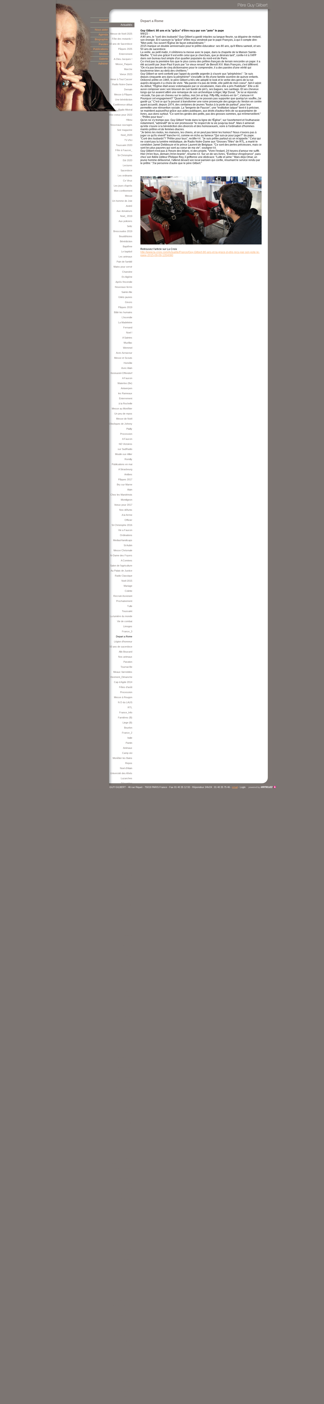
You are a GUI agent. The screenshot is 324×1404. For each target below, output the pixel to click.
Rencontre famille (123, 1021)
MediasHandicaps (122, 540)
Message (127, 955)
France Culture (124, 915)
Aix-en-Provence (123, 1087)
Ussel (129, 1371)
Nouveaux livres (123, 287)
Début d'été (126, 986)
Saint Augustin (124, 1340)
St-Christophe (124, 155)
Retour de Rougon (122, 1016)
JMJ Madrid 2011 (123, 1173)
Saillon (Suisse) (124, 1193)
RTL (130, 707)
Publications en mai (122, 464)
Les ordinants (125, 175)
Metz (129, 1376)
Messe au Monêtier (122, 408)
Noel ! (129, 332)
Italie (129, 737)
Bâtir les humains (123, 312)
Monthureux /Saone (121, 889)
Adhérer (103, 63)
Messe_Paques (123, 64)
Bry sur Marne (124, 484)
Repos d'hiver (124, 920)
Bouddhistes (125, 236)
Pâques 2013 (125, 879)
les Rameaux (125, 393)
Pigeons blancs (124, 1067)
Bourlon (128, 727)
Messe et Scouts (123, 358)
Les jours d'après (123, 185)
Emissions (126, 935)
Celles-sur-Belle (123, 960)
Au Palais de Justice (121, 570)
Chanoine (127, 271)
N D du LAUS (125, 702)
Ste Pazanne (125, 1153)
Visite (129, 854)
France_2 (127, 732)
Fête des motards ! (122, 38)
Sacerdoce (126, 170)
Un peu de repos (123, 413)
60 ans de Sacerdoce (120, 44)
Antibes (128, 474)
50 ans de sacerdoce (121, 646)
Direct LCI (126, 1234)
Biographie (101, 39)
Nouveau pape (124, 894)
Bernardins (126, 859)
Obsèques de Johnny (120, 423)
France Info (126, 1122)
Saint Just (127, 819)
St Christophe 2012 (122, 981)
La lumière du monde (121, 616)
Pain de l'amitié (124, 261)
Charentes (126, 1214)
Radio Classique (123, 575)
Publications (100, 49)
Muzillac (128, 342)
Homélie (128, 363)
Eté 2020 (127, 160)
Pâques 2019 (125, 307)
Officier (128, 520)
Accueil (103, 20)
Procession (126, 434)
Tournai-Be (126, 667)
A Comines (126, 560)
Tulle (129, 606)
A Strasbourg (125, 469)
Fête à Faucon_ (123, 150)
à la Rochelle (125, 403)
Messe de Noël (124, 418)
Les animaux (125, 256)
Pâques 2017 (125, 479)
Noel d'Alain (126, 768)
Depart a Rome (124, 636)
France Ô (127, 1143)
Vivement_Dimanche (121, 677)
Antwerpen (126, 388)
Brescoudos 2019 (122, 231)
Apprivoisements (123, 834)
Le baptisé (126, 251)
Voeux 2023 (126, 74)
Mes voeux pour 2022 (120, 114)
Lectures (127, 165)
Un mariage (126, 1254)
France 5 (127, 1117)
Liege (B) (127, 722)
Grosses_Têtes (123, 793)
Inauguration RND (122, 1057)
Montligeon (126, 499)
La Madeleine (125, 322)
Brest (129, 1052)
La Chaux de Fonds (121, 1102)
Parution (127, 661)
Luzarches (126, 778)
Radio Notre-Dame (122, 84)
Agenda (103, 34)
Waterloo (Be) (124, 383)
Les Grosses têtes (122, 1229)
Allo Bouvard (125, 651)
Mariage (128, 586)
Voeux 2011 (126, 1355)
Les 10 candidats (123, 1082)
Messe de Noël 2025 (121, 33)
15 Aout (128, 970)
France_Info (125, 712)
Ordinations (126, 535)
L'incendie (127, 317)
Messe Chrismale (123, 550)
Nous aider (101, 29)
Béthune (127, 824)
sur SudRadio (125, 449)
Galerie (103, 58)
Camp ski (127, 753)
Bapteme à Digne (123, 849)
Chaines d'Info (124, 905)
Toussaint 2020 (124, 145)
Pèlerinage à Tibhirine (120, 1168)
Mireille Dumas (124, 1361)
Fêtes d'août (125, 687)
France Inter (125, 1026)
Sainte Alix (126, 292)
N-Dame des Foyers (121, 555)
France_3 (127, 631)
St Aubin (128, 545)
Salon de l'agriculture (121, 565)
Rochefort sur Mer (122, 1335)
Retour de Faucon (122, 1062)
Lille (130, 1269)
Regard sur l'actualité (121, 1305)
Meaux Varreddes (122, 672)
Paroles (103, 44)
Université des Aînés (121, 773)
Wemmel (127, 347)
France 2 (127, 1128)
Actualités (126, 24)
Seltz (129, 226)
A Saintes (127, 337)
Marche (128, 69)
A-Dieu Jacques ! (123, 59)
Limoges (127, 626)
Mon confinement (123, 190)
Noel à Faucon (124, 1366)
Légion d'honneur (123, 641)
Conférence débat (122, 104)
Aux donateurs (124, 211)
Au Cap (128, 829)
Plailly (129, 428)
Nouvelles (127, 945)
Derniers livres (124, 1219)
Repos (128, 763)
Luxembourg (125, 874)
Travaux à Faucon (122, 1244)
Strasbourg (126, 1112)
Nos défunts (125, 510)
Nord (129, 1325)
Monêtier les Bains (122, 758)
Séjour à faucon (123, 1072)
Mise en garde (124, 1178)
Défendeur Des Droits (120, 1163)
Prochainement (124, 601)
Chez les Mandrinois (121, 494)
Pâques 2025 (125, 49)
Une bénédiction (123, 99)
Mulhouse (127, 808)
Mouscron (126, 1041)
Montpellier (126, 1391)
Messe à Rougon (123, 697)
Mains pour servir (123, 266)
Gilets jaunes (125, 297)
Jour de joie (126, 884)
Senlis (129, 1285)
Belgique (127, 1259)
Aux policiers (125, 221)
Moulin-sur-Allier (123, 454)
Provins (128, 813)
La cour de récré (123, 1138)
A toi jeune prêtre (123, 1006)
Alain (129, 489)
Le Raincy (126, 1350)
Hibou (129, 119)
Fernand (127, 327)
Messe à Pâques (123, 94)
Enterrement (125, 54)
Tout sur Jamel (124, 1320)
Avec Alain (126, 368)
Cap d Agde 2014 (123, 682)
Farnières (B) (125, 717)
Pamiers (127, 1133)
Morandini (127, 1264)
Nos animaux (125, 656)
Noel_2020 (126, 135)
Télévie (128, 869)
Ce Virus (127, 180)
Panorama (126, 1396)
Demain (128, 89)
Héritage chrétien (123, 1300)
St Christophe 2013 (122, 844)
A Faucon (127, 378)
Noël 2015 (126, 580)
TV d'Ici (128, 140)
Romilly (128, 459)
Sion (130, 900)
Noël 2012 (126, 925)
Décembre (126, 783)
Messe (128, 195)
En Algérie (127, 277)
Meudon (128, 1345)
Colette (128, 591)
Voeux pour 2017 (123, 504)
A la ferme (127, 515)
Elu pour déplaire (123, 1046)
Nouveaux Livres (123, 1031)
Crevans (127, 864)
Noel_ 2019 (126, 216)
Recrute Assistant (122, 596)
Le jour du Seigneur (122, 991)
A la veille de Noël (123, 930)
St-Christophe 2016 (122, 525)
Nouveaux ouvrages (121, 125)
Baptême (127, 246)
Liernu (129, 1092)
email (235, 787)
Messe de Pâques (122, 1239)
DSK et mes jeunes (122, 1203)
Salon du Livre (124, 1274)
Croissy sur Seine (122, 1295)
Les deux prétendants (120, 1077)
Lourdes (127, 1001)
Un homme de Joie (122, 201)
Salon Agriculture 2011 (120, 1401)
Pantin (129, 743)
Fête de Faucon (123, 839)
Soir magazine (124, 130)
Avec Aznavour (124, 352)
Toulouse (127, 1148)
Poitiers (128, 1279)
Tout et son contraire (121, 798)
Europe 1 (127, 1036)
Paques (128, 1097)
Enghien (128, 1158)
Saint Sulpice (125, 965)
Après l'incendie (123, 282)
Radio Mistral (125, 109)
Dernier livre (125, 803)
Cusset (128, 910)
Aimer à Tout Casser (121, 79)
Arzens (128, 1011)
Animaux (127, 748)
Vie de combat (124, 621)
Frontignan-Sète (123, 1315)
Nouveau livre (124, 950)
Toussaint (127, 611)
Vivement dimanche (121, 1310)
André (129, 206)
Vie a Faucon (125, 530)
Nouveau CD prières (121, 1188)
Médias (103, 53)
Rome (129, 1224)
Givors (128, 302)
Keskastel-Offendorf (121, 373)
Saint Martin (126, 1381)
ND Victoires (125, 444)
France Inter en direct (120, 940)
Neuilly (128, 1290)
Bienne (128, 1107)
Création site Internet (262, 787)
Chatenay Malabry (122, 1330)
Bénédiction (126, 241)
